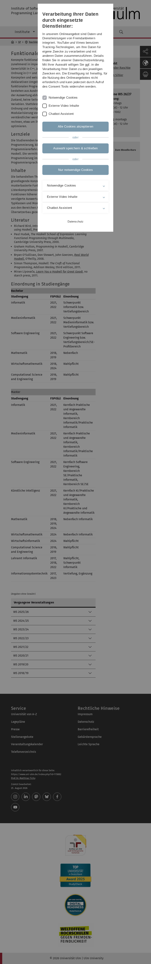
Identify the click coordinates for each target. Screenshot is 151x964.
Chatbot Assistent (61, 114)
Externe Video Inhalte (64, 105)
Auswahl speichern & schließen (75, 148)
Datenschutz (75, 221)
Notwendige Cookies (63, 97)
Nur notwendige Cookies (75, 170)
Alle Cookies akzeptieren (75, 126)
